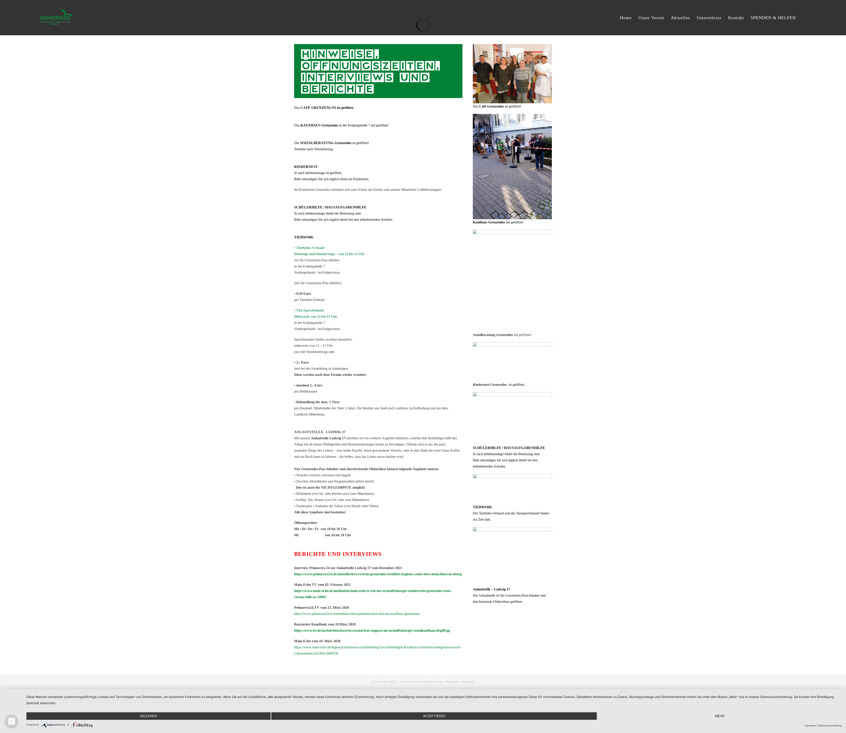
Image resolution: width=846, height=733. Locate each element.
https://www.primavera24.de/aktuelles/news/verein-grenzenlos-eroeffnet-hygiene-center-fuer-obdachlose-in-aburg (378, 574)
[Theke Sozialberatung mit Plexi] (512, 231)
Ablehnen (148, 716)
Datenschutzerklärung (830, 725)
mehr (719, 716)
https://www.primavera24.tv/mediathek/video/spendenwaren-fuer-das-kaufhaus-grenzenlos (357, 614)
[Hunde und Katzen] (512, 475)
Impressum (468, 681)
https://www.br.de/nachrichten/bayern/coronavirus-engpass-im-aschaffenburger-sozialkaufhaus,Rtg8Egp (372, 630)
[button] (804, 17)
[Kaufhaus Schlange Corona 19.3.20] (512, 115)
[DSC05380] (512, 529)
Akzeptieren (434, 716)
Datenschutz (452, 681)
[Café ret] (512, 46)
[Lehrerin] (512, 394)
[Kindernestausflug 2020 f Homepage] (512, 344)
